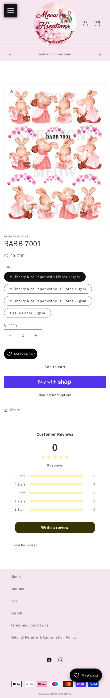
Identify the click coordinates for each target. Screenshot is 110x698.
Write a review (55, 527)
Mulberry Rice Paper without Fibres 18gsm (48, 288)
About (16, 576)
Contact (17, 588)
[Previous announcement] (10, 54)
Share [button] (15, 409)
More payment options (55, 395)
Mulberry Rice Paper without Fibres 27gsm (48, 300)
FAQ (14, 601)
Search (16, 613)
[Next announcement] (100, 54)
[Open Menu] (10, 10)
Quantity (10, 325)
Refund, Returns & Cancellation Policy (43, 637)
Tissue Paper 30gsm (27, 313)
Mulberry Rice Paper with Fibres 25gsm (45, 276)
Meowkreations (60, 694)
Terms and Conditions (30, 625)
